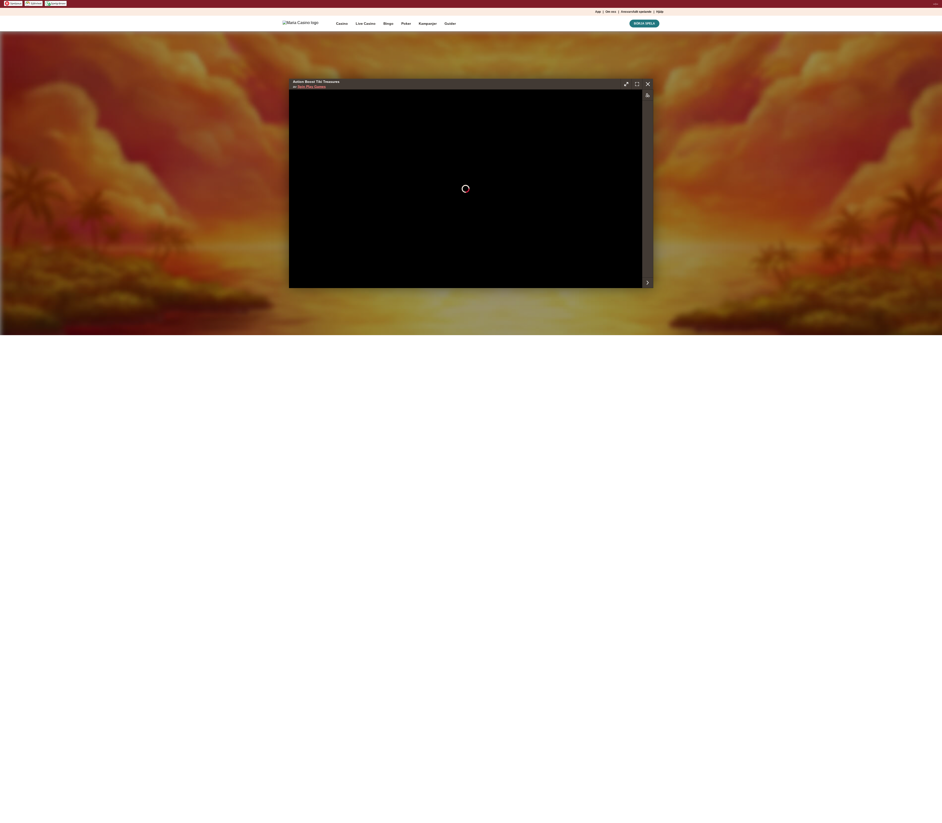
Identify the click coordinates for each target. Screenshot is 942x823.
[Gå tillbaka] (647, 84)
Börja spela (644, 23)
